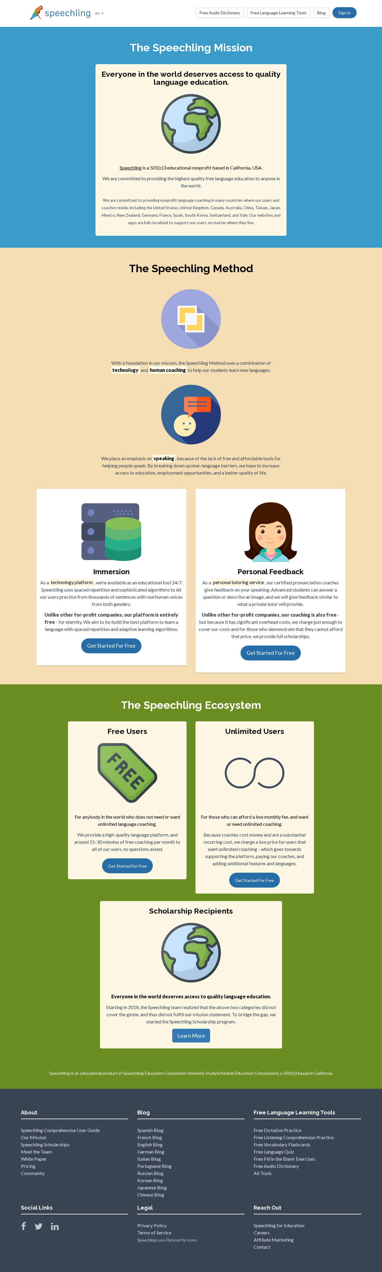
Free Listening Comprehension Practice (294, 1137)
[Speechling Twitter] (42, 1228)
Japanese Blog (152, 1187)
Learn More (191, 1035)
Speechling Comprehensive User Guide (60, 1130)
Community (33, 1173)
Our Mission (33, 1137)
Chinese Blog (150, 1194)
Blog (321, 12)
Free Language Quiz (274, 1151)
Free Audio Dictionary (220, 12)
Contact (262, 1247)
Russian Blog (150, 1173)
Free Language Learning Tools (278, 12)
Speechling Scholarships (45, 1144)
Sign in (344, 12)
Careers (262, 1232)
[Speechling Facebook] (27, 1228)
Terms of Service (154, 1232)
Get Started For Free (111, 645)
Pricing (28, 1166)
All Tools (263, 1173)
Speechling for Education (279, 1225)
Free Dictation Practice (277, 1130)
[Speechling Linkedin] (58, 1228)
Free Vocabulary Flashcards (282, 1144)
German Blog (150, 1151)
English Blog (150, 1144)
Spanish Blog (150, 1130)
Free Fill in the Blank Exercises (284, 1159)
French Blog (149, 1137)
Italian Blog (149, 1159)
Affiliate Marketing (274, 1239)
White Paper (34, 1159)
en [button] (98, 13)
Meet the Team (36, 1151)
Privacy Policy (152, 1225)
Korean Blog (150, 1180)
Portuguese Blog (154, 1166)
